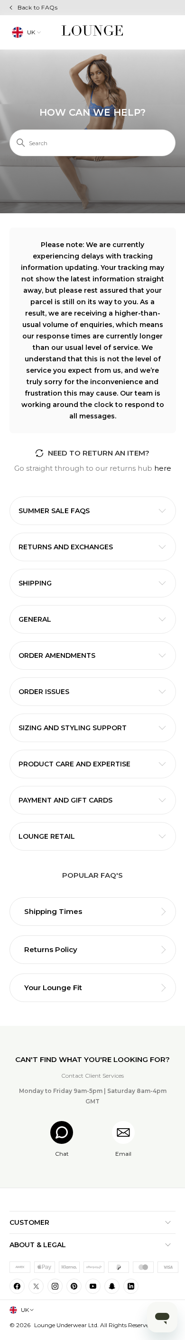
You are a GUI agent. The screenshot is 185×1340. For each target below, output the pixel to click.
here (162, 468)
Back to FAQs (38, 7)
